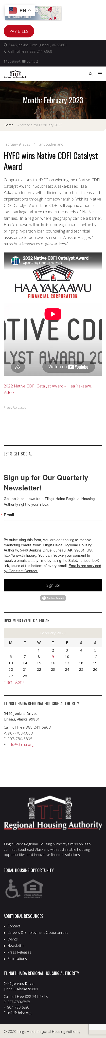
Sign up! (53, 585)
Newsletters (16, 945)
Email (9, 515)
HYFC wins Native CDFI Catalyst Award (51, 161)
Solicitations (17, 958)
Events (12, 939)
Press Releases (15, 407)
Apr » (20, 682)
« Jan (8, 682)
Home (9, 125)
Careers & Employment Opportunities (37, 932)
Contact (13, 926)
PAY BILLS (18, 31)
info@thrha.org (20, 744)
